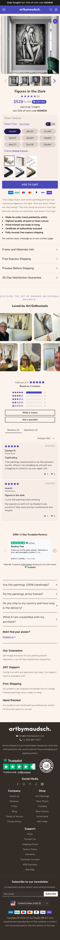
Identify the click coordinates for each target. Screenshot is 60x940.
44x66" (47, 138)
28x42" (30, 131)
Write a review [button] (30, 412)
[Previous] (5, 81)
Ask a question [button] (30, 419)
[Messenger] (42, 784)
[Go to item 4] (46, 81)
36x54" (12, 138)
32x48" (47, 131)
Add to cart (30, 184)
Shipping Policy (30, 844)
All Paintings (42, 796)
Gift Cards (42, 821)
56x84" (47, 144)
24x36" (12, 131)
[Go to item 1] (14, 81)
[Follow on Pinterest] (30, 784)
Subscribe (50, 893)
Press (14, 806)
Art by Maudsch (34, 917)
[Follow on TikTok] (36, 784)
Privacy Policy (14, 821)
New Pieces (42, 801)
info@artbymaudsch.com (31, 736)
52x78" (30, 144)
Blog (14, 811)
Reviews (14, 801)
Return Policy (30, 849)
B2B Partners (30, 864)
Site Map (30, 869)
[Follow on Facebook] (17, 784)
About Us (14, 796)
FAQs (30, 834)
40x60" (30, 138)
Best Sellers (42, 811)
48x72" (12, 144)
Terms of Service (14, 816)
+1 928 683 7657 (31, 739)
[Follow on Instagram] (23, 784)
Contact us (8, 637)
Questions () (31, 430)
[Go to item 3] (35, 81)
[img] (12, 446)
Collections (42, 816)
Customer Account (30, 859)
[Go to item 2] (24, 81)
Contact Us (30, 839)
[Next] (55, 81)
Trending (42, 806)
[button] (17, 392)
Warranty (30, 854)
